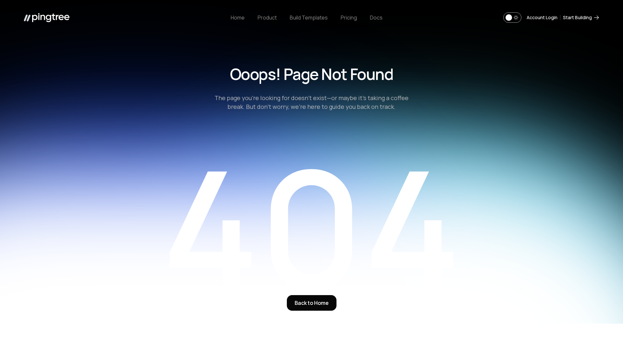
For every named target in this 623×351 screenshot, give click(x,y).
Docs (376, 17)
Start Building (577, 17)
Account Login (542, 17)
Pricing (349, 17)
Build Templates (309, 17)
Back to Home (312, 302)
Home (238, 17)
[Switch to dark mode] (512, 17)
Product (267, 17)
